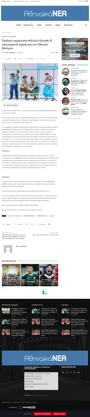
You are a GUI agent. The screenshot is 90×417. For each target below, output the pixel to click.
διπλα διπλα (10, 216)
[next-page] (6, 289)
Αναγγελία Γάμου (59, 414)
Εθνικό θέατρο (18, 216)
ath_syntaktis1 (10, 52)
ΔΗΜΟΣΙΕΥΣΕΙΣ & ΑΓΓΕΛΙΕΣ (33, 376)
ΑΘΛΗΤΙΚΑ (29, 277)
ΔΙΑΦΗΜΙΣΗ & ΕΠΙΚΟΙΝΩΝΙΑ (33, 379)
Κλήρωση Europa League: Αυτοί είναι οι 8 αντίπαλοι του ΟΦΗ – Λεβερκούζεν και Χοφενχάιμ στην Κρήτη (49, 282)
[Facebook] (79, 1)
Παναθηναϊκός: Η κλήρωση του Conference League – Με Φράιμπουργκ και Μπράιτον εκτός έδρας (30, 282)
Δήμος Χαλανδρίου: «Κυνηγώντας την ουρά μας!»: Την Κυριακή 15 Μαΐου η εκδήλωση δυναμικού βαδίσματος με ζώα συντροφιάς (13, 236)
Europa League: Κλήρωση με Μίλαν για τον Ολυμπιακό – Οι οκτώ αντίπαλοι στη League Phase (79, 102)
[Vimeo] (85, 1)
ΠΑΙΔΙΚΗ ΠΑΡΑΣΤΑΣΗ (42, 216)
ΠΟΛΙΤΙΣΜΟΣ (12, 36)
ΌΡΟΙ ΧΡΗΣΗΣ (29, 381)
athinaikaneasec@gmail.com (39, 395)
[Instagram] (81, 1)
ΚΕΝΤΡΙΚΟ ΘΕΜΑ (11, 277)
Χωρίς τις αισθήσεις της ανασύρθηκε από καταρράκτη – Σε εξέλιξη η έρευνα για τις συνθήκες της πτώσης (79, 112)
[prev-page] (3, 289)
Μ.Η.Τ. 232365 (29, 387)
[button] (86, 25)
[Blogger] (63, 372)
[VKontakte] (78, 372)
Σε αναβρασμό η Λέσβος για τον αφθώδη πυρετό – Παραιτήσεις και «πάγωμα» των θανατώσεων (11, 282)
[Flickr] (70, 372)
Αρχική (3, 32)
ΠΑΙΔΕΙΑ (9, 32)
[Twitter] (83, 1)
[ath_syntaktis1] (3, 53)
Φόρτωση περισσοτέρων (74, 118)
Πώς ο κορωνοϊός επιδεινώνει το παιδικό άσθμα (45, 235)
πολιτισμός (51, 216)
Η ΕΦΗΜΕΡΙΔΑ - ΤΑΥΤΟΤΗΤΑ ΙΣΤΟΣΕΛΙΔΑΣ (38, 373)
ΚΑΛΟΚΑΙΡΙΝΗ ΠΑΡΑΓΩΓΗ (29, 216)
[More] (49, 224)
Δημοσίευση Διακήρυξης (42, 414)
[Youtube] (87, 1)
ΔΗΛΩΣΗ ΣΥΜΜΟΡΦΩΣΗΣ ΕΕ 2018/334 (36, 384)
